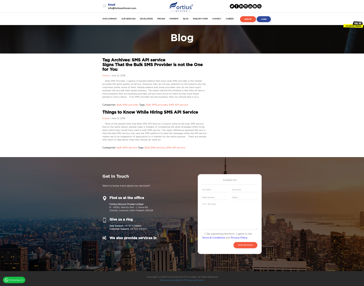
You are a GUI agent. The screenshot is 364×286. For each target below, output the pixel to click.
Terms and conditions (171, 280)
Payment (174, 19)
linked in (241, 6)
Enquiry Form (200, 19)
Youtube (250, 6)
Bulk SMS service (155, 147)
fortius (105, 75)
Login (263, 19)
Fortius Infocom (181, 6)
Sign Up (248, 19)
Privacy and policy (194, 280)
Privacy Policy (239, 237)
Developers (146, 19)
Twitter (232, 6)
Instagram (245, 6)
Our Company (109, 19)
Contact (216, 19)
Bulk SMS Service (127, 147)
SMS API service (178, 104)
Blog (185, 19)
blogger (255, 6)
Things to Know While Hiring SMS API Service (150, 112)
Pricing (161, 19)
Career (230, 19)
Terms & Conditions (213, 237)
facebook (236, 6)
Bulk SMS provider (127, 104)
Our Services (128, 19)
